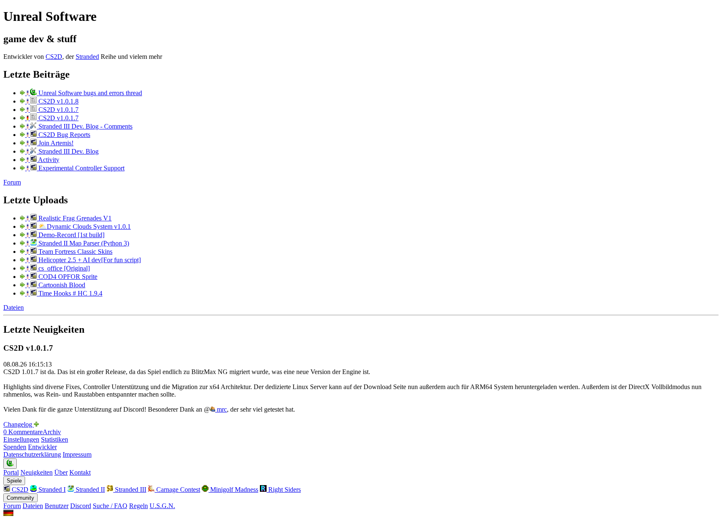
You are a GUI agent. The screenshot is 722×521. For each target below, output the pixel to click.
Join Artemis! (55, 143)
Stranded (87, 56)
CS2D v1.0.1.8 (58, 101)
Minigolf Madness (233, 489)
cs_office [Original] (63, 268)
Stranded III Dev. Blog (68, 151)
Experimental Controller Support (81, 168)
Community (20, 498)
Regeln (138, 505)
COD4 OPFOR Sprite (67, 276)
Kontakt (80, 472)
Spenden (14, 446)
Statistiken (54, 439)
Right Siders (284, 489)
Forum (12, 182)
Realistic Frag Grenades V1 (74, 218)
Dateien (13, 307)
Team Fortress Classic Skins (74, 251)
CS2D (54, 56)
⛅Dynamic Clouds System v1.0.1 (84, 226)
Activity (48, 159)
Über (61, 472)
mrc (221, 409)
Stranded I (51, 489)
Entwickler (42, 446)
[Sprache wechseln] (8, 513)
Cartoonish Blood (61, 284)
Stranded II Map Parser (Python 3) (83, 243)
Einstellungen (21, 439)
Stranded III (129, 489)
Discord (80, 505)
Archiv (52, 431)
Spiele (14, 481)
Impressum (77, 454)
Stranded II (89, 489)
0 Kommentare (23, 431)
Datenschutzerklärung (32, 454)
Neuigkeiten (36, 472)
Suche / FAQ (110, 505)
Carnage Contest (177, 489)
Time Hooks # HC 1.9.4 (69, 293)
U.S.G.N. (162, 505)
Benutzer (57, 505)
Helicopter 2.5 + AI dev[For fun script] (89, 259)
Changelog (18, 424)
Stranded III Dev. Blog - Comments (84, 126)
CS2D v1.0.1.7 (58, 109)
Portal (11, 472)
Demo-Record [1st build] (70, 234)
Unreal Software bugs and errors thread (89, 92)
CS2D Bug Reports (63, 134)
